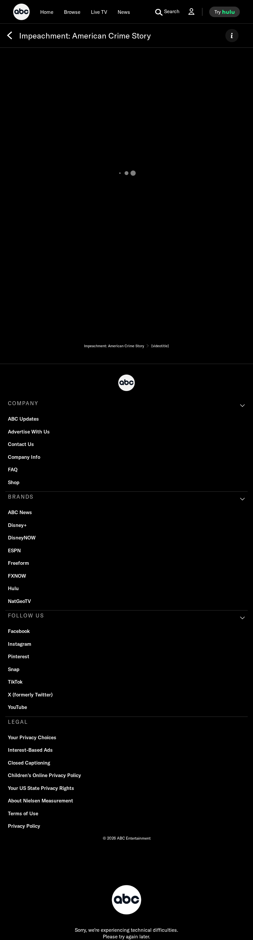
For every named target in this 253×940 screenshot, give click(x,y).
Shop (13, 482)
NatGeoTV (19, 601)
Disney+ (17, 525)
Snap (13, 669)
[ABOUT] (232, 35)
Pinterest (18, 656)
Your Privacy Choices (32, 737)
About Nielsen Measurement (40, 800)
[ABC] (21, 13)
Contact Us (21, 444)
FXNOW (17, 576)
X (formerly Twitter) (30, 695)
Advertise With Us (29, 432)
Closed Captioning (29, 763)
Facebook (19, 631)
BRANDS (21, 497)
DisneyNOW (22, 538)
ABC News (20, 512)
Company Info (24, 457)
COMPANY (23, 403)
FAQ (12, 469)
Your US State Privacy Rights (41, 788)
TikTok (15, 682)
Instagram (19, 644)
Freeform (18, 563)
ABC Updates (23, 419)
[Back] (9, 35)
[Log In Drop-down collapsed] (191, 11)
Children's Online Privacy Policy (44, 775)
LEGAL (18, 722)
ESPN (14, 550)
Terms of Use (23, 813)
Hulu (13, 588)
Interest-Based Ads (30, 750)
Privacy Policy (24, 826)
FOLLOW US (26, 615)
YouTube (17, 707)
